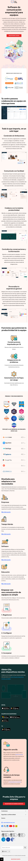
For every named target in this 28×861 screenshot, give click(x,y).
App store (5, 708)
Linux (5, 720)
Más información (6, 512)
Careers (3, 818)
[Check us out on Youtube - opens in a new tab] (10, 826)
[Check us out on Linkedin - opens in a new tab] (7, 826)
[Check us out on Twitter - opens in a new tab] (5, 826)
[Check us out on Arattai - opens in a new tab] (16, 826)
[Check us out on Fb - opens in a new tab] (2, 826)
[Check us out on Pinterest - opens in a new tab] (14, 826)
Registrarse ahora (14, 35)
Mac (15, 717)
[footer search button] (25, 847)
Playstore (14, 708)
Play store (5, 729)
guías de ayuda (19, 754)
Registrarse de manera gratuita (14, 803)
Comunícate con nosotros (15, 782)
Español (5, 851)
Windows (5, 717)
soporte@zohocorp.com (9, 822)
